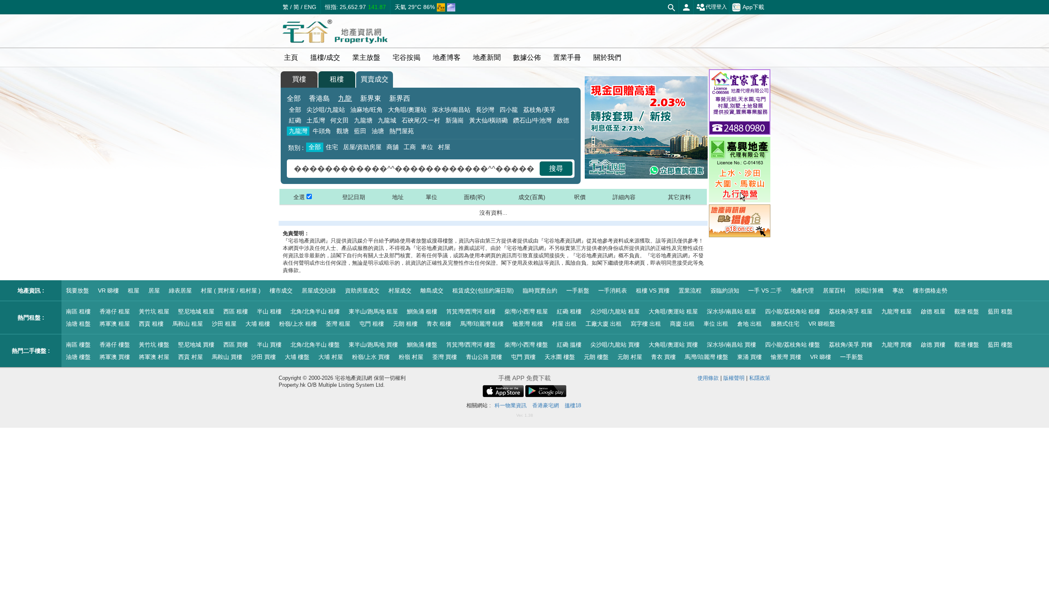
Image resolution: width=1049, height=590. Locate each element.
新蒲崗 (454, 120)
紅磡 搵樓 (569, 344)
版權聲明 (734, 378)
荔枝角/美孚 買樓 (850, 344)
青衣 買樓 (663, 357)
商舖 (392, 146)
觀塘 (342, 130)
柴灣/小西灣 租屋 (526, 311)
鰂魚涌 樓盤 (422, 344)
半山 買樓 (269, 344)
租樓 (337, 79)
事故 (898, 290)
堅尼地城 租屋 (196, 311)
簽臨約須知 (725, 290)
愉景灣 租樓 (528, 323)
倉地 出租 (749, 323)
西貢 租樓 (151, 323)
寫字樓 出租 (646, 323)
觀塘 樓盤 (966, 344)
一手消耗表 (612, 290)
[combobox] (414, 168)
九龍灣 (298, 130)
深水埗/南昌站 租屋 (731, 311)
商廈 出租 (682, 323)
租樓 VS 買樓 (653, 290)
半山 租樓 (269, 311)
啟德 (563, 120)
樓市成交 (281, 290)
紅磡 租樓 (569, 311)
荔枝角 (539, 109)
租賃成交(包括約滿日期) (483, 290)
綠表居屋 (180, 290)
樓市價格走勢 (930, 290)
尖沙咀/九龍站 (326, 109)
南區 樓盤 (78, 344)
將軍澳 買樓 (115, 357)
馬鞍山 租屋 (188, 323)
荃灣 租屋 (338, 323)
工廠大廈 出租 (604, 323)
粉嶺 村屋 (411, 357)
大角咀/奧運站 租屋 (673, 311)
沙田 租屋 (224, 323)
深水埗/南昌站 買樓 (731, 344)
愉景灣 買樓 (786, 357)
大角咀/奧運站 (407, 109)
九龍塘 (363, 120)
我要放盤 (77, 290)
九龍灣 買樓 (896, 344)
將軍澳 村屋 (154, 357)
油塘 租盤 (78, 323)
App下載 (753, 6)
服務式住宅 (785, 323)
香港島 (319, 98)
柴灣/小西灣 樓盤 (526, 344)
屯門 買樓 (523, 357)
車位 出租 (716, 323)
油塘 (378, 130)
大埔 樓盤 (297, 357)
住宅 (332, 146)
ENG (310, 7)
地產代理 (802, 290)
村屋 (444, 146)
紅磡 (295, 120)
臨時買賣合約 (540, 290)
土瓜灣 (316, 120)
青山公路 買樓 (484, 357)
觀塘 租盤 (966, 311)
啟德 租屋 (933, 311)
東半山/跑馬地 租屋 (373, 311)
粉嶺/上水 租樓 (298, 323)
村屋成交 (399, 290)
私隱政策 (759, 378)
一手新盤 (577, 290)
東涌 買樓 (749, 357)
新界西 (399, 98)
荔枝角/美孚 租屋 (850, 311)
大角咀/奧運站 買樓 (673, 344)
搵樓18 (573, 405)
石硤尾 (421, 120)
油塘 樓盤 (78, 357)
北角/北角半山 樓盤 (315, 344)
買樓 (299, 79)
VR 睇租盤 (821, 323)
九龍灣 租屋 (896, 311)
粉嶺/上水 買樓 (371, 357)
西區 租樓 (235, 311)
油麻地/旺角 (366, 109)
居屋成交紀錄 (319, 290)
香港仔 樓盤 (115, 344)
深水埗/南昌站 (451, 109)
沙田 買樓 (263, 357)
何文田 (339, 120)
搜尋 (556, 168)
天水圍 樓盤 (560, 357)
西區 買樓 (235, 344)
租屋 (133, 290)
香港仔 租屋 (115, 311)
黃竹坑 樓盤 (154, 344)
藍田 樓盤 (1000, 344)
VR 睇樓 (108, 290)
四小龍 (509, 109)
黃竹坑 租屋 (154, 311)
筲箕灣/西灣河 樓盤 (470, 344)
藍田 (360, 130)
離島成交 (431, 290)
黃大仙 (488, 120)
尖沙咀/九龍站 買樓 (615, 344)
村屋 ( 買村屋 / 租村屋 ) (231, 290)
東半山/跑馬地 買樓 (373, 344)
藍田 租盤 (1000, 311)
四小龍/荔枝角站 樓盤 (792, 344)
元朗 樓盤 (596, 357)
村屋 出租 (564, 323)
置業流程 (690, 290)
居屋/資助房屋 (362, 146)
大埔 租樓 (257, 323)
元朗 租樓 (405, 323)
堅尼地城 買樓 (196, 344)
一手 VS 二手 (765, 290)
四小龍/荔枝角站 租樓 (792, 311)
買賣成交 (374, 79)
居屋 (154, 290)
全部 (294, 98)
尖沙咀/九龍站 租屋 (615, 311)
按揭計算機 (869, 290)
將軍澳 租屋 (115, 323)
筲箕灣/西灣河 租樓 (470, 311)
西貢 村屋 (190, 357)
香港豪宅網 (545, 405)
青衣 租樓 (439, 323)
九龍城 (387, 120)
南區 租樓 (78, 311)
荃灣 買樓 (444, 357)
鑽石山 (532, 120)
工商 (410, 146)
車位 (427, 146)
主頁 (291, 57)
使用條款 (708, 378)
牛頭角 (322, 130)
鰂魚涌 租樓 (422, 311)
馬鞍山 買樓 (227, 357)
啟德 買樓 (933, 344)
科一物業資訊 (511, 405)
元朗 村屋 (630, 357)
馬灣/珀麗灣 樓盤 (706, 357)
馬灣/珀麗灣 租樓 (482, 323)
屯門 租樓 (371, 323)
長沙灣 (485, 109)
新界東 (370, 98)
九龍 (345, 98)
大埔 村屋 (330, 357)
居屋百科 (834, 290)
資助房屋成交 (362, 290)
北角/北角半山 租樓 (315, 311)
